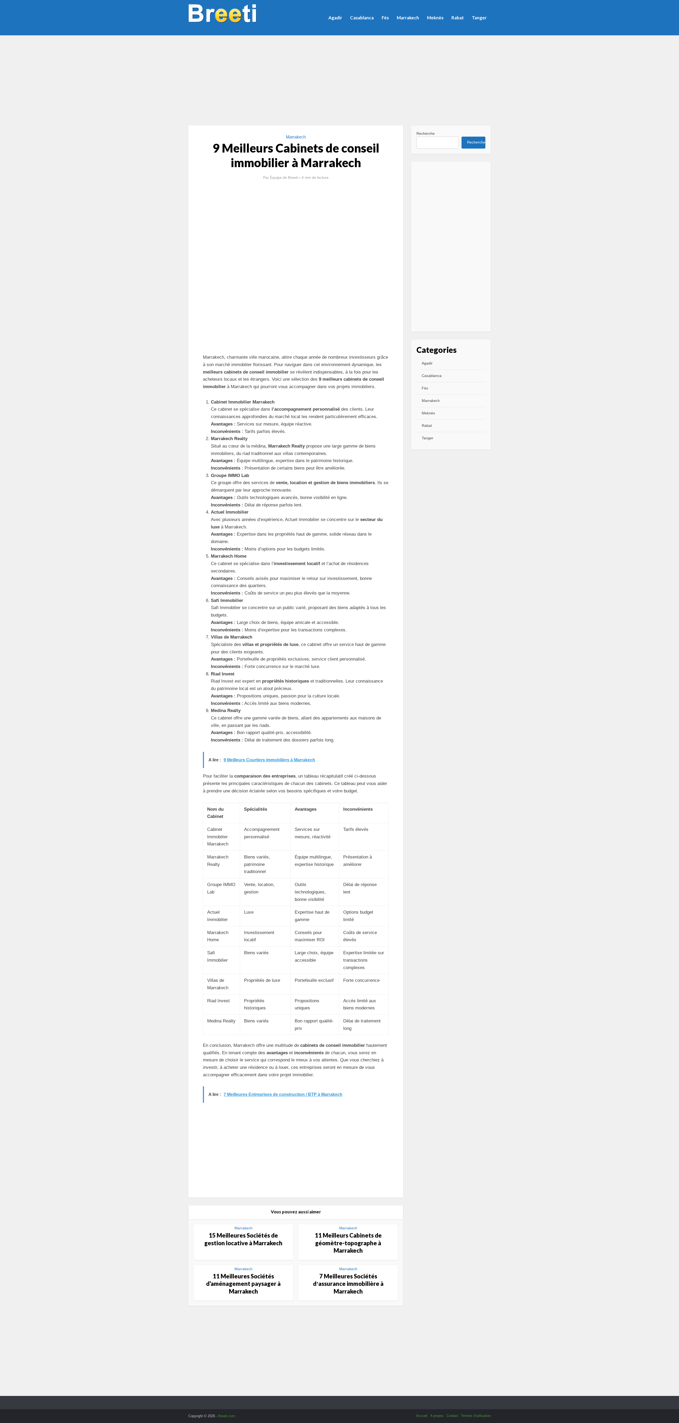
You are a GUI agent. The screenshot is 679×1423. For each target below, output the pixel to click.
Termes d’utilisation (476, 1416)
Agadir (335, 17)
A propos (437, 1416)
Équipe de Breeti (284, 177)
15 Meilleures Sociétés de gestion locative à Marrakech (243, 1239)
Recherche (425, 133)
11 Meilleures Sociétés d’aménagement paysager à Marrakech (243, 1284)
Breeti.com (226, 1416)
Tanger (479, 17)
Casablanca (362, 17)
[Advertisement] (339, 80)
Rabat (457, 17)
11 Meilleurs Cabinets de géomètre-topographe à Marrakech (348, 1243)
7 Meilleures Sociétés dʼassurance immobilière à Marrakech (348, 1284)
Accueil (422, 1416)
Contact (452, 1416)
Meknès (435, 17)
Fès (385, 17)
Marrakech (408, 17)
